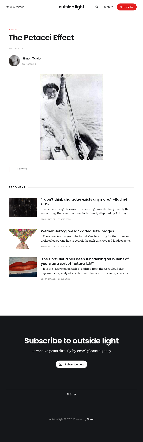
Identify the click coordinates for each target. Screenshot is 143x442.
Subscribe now (74, 364)
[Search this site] (97, 7)
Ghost (90, 419)
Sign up (71, 394)
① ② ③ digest (15, 7)
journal (14, 29)
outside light (71, 7)
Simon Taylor (32, 59)
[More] (30, 7)
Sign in (108, 7)
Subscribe (127, 7)
